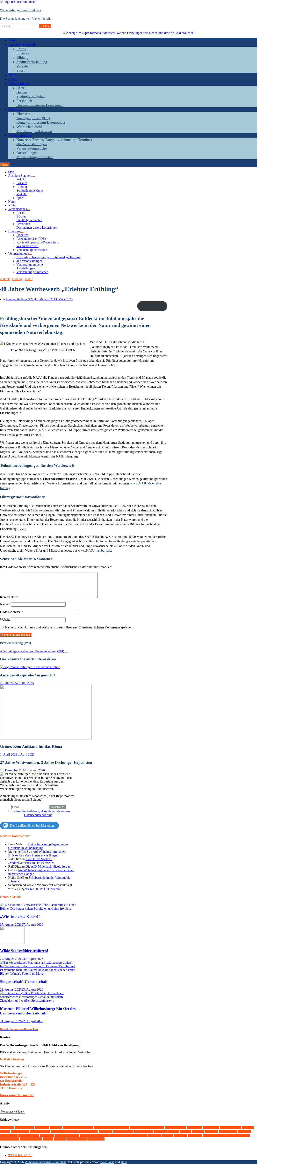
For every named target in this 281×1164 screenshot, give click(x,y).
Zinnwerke (96, 1139)
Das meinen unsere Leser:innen (39, 105)
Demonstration (175, 1127)
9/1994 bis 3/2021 (20, 1155)
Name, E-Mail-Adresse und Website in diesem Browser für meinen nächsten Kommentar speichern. (69, 627)
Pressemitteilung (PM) (20, 299)
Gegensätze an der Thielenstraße (40, 888)
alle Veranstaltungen (31, 144)
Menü (5, 164)
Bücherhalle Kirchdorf (78, 1127)
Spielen (47, 1135)
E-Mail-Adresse (11, 612)
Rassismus (8, 1135)
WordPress (107, 1162)
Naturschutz (228, 1131)
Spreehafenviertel (67, 1135)
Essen (248, 1127)
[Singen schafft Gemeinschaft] (38, 973)
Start (11, 40)
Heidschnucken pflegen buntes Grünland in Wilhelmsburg (38, 846)
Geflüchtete (20, 1131)
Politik (21, 49)
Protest (244, 1131)
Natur (12, 75)
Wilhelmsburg (31, 1139)
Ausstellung (24, 1127)
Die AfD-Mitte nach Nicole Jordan (48, 866)
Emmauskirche (230, 1127)
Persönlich (24, 101)
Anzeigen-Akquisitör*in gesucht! (27, 675)
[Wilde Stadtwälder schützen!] (12, 943)
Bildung (22, 57)
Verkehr (22, 66)
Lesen (185, 1131)
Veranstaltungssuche (31, 148)
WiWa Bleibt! (76, 1139)
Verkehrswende (214, 1135)
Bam (124, 1162)
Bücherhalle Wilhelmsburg (111, 1127)
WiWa (60, 1139)
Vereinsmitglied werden (34, 131)
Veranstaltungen (20, 135)
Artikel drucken (152, 306)
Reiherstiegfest (28, 1135)
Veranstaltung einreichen (34, 157)
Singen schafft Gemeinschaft (24, 981)
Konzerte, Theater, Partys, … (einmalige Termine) (54, 140)
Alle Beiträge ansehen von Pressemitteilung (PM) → (34, 651)
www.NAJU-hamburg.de (94, 550)
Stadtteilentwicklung (31, 62)
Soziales (22, 53)
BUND (56, 1127)
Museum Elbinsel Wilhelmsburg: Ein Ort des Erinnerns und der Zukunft (37, 1010)
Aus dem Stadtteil (21, 44)
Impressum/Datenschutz (17, 1095)
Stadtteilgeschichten (31, 96)
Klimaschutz (143, 1131)
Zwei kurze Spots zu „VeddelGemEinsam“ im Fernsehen (31, 861)
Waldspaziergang (237, 1135)
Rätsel (21, 88)
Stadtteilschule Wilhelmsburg (128, 1135)
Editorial (194, 1127)
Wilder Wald (9, 1139)
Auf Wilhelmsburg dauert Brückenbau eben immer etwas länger (37, 853)
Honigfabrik (88, 1131)
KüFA (173, 1131)
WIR (48, 1139)
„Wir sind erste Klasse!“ (20, 916)
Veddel (180, 1135)
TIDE (167, 1135)
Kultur (13, 79)
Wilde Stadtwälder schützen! (24, 951)
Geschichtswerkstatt (65, 1131)
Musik (198, 1131)
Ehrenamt (211, 1127)
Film (5, 1131)
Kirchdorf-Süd (123, 1131)
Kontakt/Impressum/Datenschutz (40, 122)
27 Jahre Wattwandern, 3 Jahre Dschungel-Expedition (46, 762)
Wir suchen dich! (29, 127)
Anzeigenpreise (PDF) (33, 118)
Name (5, 604)
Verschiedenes (18, 83)
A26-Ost (7, 1127)
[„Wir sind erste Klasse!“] (38, 908)
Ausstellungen (27, 153)
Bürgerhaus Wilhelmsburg (147, 1127)
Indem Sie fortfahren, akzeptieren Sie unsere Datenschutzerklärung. (41, 813)
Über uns (15, 109)
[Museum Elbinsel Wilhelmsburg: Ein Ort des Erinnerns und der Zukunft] (38, 1000)
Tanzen (154, 1135)
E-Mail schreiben (12, 1059)
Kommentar (9, 597)
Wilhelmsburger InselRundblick (20, 10)
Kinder (105, 1131)
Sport (20, 70)
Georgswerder (40, 1131)
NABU (211, 1131)
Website (5, 619)
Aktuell (5, 279)
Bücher (21, 92)
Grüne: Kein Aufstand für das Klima (31, 746)
